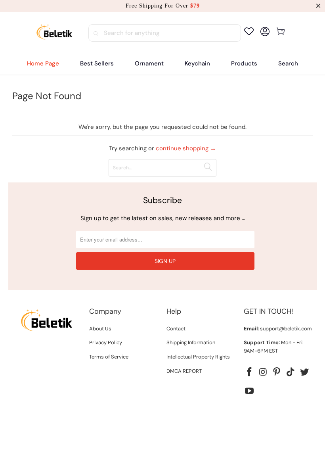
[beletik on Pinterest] (277, 372)
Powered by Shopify (183, 412)
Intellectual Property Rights (198, 356)
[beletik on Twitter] (305, 372)
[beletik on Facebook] (250, 372)
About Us (100, 328)
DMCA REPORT (184, 371)
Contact (175, 328)
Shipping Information (190, 342)
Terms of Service (108, 356)
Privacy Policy (105, 342)
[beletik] (54, 33)
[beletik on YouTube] (250, 391)
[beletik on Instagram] (263, 372)
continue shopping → (186, 148)
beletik (146, 412)
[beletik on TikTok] (291, 372)
